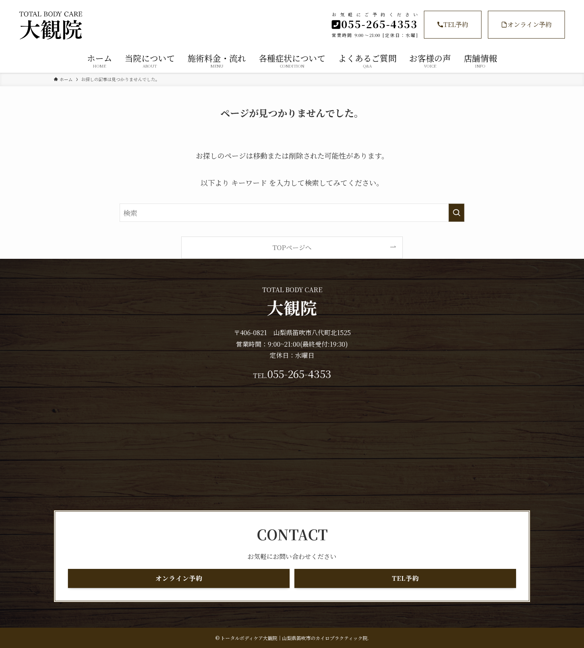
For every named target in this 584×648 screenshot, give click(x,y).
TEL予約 (455, 24)
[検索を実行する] (456, 213)
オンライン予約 (529, 24)
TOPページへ (292, 247)
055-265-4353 (299, 374)
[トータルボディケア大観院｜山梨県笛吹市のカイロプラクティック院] (101, 25)
